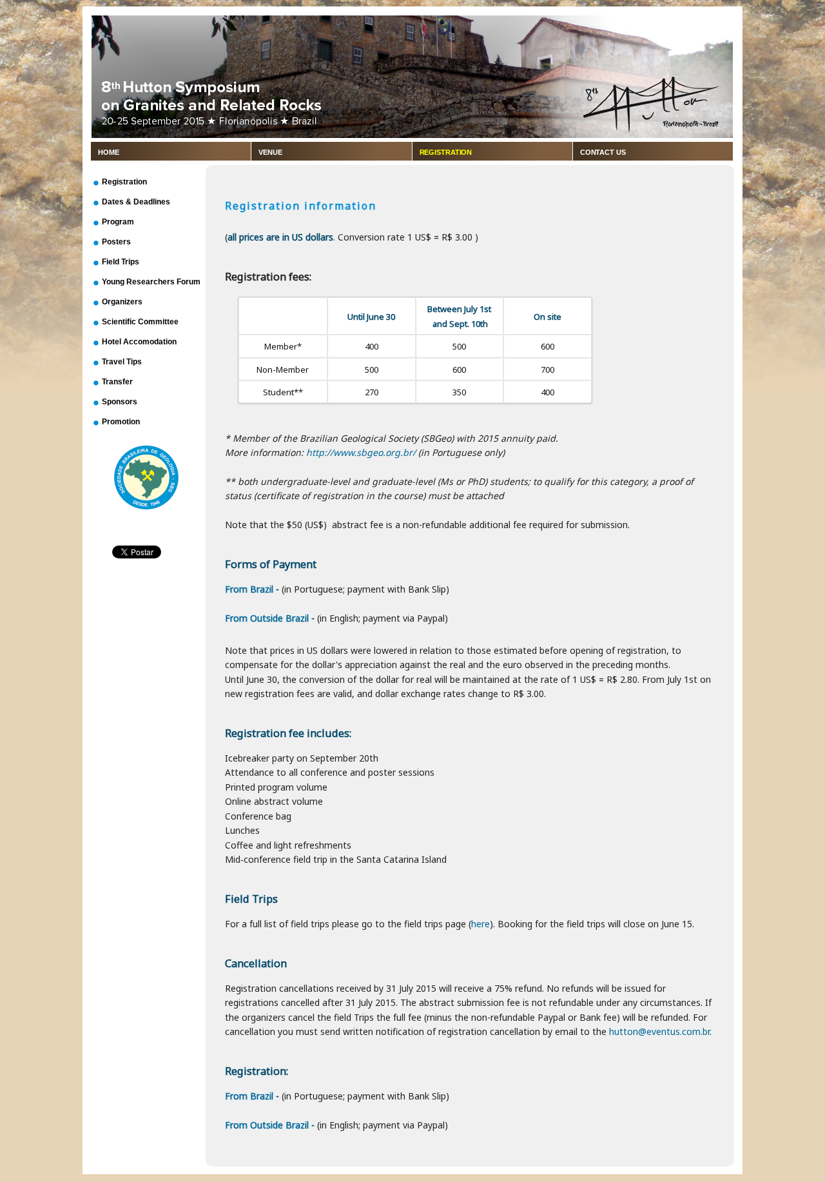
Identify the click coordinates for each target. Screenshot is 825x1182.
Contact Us (603, 152)
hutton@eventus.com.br (659, 1031)
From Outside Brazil (267, 618)
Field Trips (120, 261)
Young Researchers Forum (151, 281)
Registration (446, 152)
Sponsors (119, 401)
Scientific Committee (140, 321)
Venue (270, 152)
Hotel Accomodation (139, 341)
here (480, 924)
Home (108, 152)
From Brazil (249, 589)
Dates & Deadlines (136, 201)
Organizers (122, 301)
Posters (116, 241)
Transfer (117, 381)
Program (118, 221)
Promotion (121, 421)
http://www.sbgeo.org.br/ (361, 452)
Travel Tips (122, 361)
